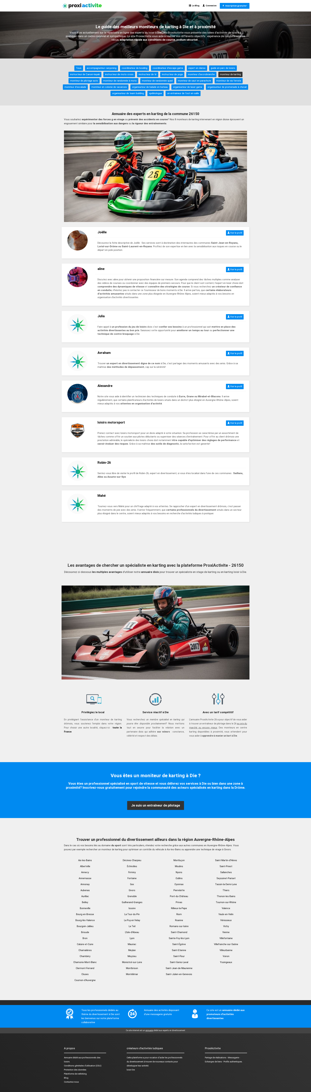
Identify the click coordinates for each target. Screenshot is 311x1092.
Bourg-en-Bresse (85, 914)
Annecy (85, 872)
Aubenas (85, 890)
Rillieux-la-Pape (179, 908)
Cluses (85, 974)
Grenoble (132, 896)
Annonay (85, 884)
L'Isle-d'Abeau (132, 932)
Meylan (132, 950)
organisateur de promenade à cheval (227, 87)
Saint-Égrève (179, 944)
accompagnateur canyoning (101, 68)
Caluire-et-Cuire (85, 944)
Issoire (132, 908)
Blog (66, 1078)
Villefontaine (226, 938)
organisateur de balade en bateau (150, 87)
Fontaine (132, 878)
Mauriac (132, 944)
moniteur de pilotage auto (84, 80)
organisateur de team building (128, 93)
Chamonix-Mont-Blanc (85, 962)
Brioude (85, 932)
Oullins (179, 878)
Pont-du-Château (179, 896)
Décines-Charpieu (132, 860)
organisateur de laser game (187, 87)
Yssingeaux (226, 962)
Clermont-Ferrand (85, 968)
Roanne (179, 920)
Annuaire (68, 1057)
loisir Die (131, 1070)
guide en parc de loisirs (223, 68)
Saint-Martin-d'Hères (226, 860)
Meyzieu (132, 956)
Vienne (226, 932)
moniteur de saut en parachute (194, 80)
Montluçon (179, 860)
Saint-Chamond (179, 932)
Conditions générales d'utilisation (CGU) (82, 1065)
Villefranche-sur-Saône (226, 944)
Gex (132, 884)
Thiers (226, 890)
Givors (132, 890)
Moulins (179, 866)
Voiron (226, 956)
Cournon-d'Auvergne (85, 980)
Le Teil (132, 926)
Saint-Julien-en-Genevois (179, 974)
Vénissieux (226, 920)
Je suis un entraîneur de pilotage (155, 805)
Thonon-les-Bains (226, 896)
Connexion (211, 5)
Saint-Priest (226, 866)
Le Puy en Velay (132, 920)
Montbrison (132, 968)
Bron (85, 938)
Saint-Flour (179, 956)
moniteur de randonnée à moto (120, 80)
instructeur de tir (148, 74)
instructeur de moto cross (119, 74)
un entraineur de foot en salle (183, 93)
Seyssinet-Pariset (226, 878)
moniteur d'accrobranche (201, 74)
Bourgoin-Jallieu (85, 926)
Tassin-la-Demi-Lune (226, 884)
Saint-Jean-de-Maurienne (179, 968)
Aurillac (85, 896)
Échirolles (132, 866)
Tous (78, 68)
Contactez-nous (71, 1082)
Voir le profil (236, 233)
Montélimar (132, 974)
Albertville (85, 866)
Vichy (226, 926)
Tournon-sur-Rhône (226, 902)
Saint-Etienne (179, 950)
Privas (179, 902)
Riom (179, 914)
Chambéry (85, 956)
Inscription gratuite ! (235, 6)
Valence (226, 908)
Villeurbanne (226, 950)
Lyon (132, 938)
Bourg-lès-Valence (85, 920)
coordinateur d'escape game (168, 68)
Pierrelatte (179, 890)
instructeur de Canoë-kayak (85, 74)
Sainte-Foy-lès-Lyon (179, 938)
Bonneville (85, 908)
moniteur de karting (230, 74)
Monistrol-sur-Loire (132, 962)
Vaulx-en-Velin (226, 914)
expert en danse (197, 68)
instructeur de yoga (172, 74)
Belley (85, 902)
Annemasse (85, 878)
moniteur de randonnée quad (157, 80)
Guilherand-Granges (132, 902)
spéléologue (155, 93)
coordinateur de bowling (134, 68)
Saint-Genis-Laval (179, 962)
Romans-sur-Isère (179, 926)
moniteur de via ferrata (228, 80)
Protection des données (75, 1070)
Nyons (179, 872)
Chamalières (85, 950)
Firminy (132, 872)
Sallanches (226, 872)
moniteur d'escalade (75, 87)
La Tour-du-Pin (132, 914)
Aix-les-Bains (85, 860)
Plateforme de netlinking (75, 1074)
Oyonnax (179, 884)
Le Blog (195, 5)
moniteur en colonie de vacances (109, 87)
